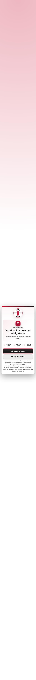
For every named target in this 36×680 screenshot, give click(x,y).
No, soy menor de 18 (18, 357)
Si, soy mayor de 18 (18, 351)
